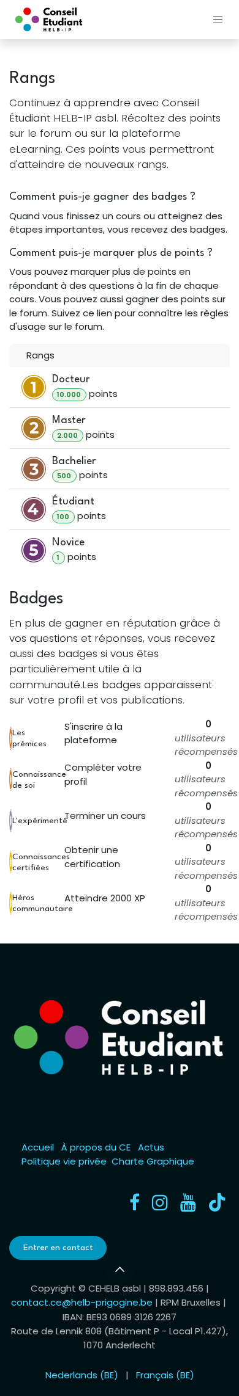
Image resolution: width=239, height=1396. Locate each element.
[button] (119, 1269)
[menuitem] (81, 1375)
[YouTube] (188, 1202)
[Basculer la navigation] (218, 19)
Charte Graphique (153, 1161)
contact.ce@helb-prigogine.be (82, 1302)
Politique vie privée (64, 1161)
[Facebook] (134, 1202)
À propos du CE (96, 1147)
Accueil (37, 1147)
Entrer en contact (58, 1247)
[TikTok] (217, 1202)
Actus (151, 1147)
